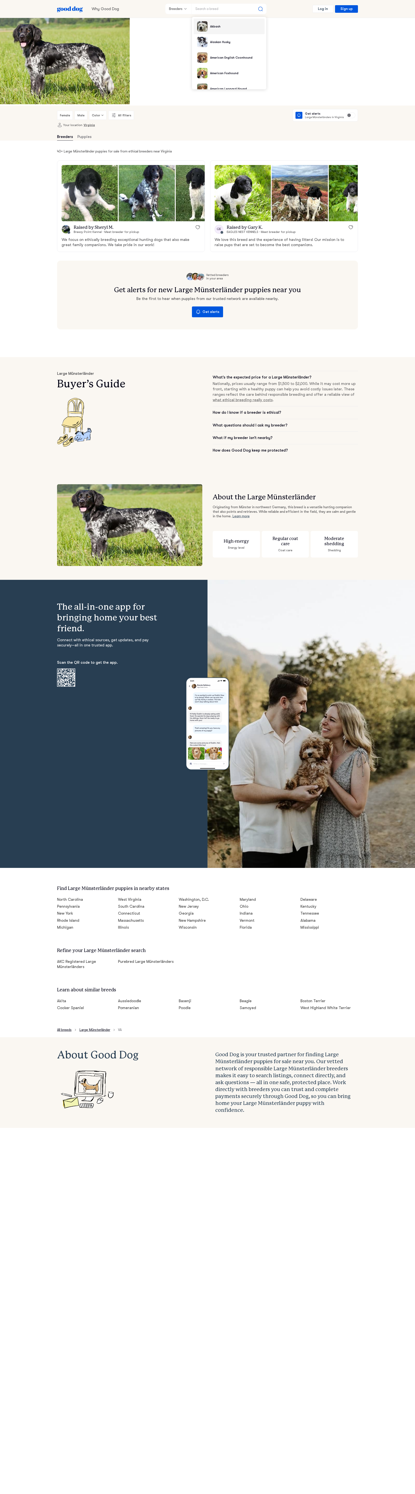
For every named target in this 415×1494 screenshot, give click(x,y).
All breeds (64, 1030)
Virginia (89, 125)
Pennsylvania (68, 906)
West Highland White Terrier (325, 1008)
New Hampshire (192, 920)
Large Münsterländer (94, 1030)
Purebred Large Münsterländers (146, 961)
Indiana (246, 913)
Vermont (247, 920)
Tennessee (309, 913)
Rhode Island (68, 920)
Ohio (244, 906)
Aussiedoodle (129, 1001)
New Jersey (189, 906)
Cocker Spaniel (70, 1008)
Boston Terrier (313, 1001)
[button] (90, 193)
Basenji (185, 1001)
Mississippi (309, 927)
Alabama (308, 920)
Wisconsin (188, 927)
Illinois (123, 927)
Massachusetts (131, 920)
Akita (61, 1001)
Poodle (185, 1008)
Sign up (346, 9)
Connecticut (129, 913)
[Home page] (70, 9)
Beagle (246, 1001)
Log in (323, 9)
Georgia (186, 913)
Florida (246, 927)
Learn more (241, 516)
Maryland (248, 899)
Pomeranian (128, 1008)
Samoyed (248, 1008)
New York (65, 913)
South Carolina (131, 906)
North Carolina (70, 899)
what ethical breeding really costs (243, 400)
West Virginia (130, 899)
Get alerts (211, 312)
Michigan (65, 927)
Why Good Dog (105, 9)
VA (120, 1030)
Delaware (308, 899)
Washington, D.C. (194, 899)
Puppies (84, 137)
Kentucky (308, 906)
